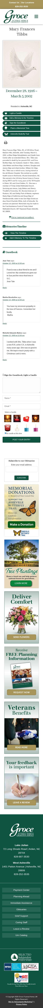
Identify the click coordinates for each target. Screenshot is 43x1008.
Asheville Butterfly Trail (19, 134)
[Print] (5, 142)
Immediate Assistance (21, 903)
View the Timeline (18, 233)
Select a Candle (10, 412)
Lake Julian (21, 845)
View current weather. (22, 217)
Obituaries (21, 909)
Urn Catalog (21, 935)
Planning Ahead (21, 896)
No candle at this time (14, 433)
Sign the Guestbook (17, 123)
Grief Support (21, 916)
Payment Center (21, 890)
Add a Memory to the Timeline (21, 118)
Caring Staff (21, 922)
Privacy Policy (21, 1004)
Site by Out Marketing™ (21, 1002)
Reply (5, 288)
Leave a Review (21, 929)
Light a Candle (15, 113)
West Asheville (21, 862)
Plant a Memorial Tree (19, 128)
